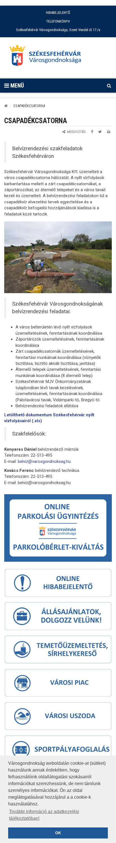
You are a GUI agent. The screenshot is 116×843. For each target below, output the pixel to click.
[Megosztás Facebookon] (92, 132)
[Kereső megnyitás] (109, 86)
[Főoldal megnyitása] (47, 57)
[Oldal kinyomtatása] (108, 132)
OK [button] (58, 833)
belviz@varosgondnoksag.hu (44, 461)
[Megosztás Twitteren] (100, 132)
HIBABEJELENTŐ (58, 12)
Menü (16, 85)
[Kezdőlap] (6, 106)
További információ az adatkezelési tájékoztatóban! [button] (44, 815)
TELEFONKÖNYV (58, 21)
